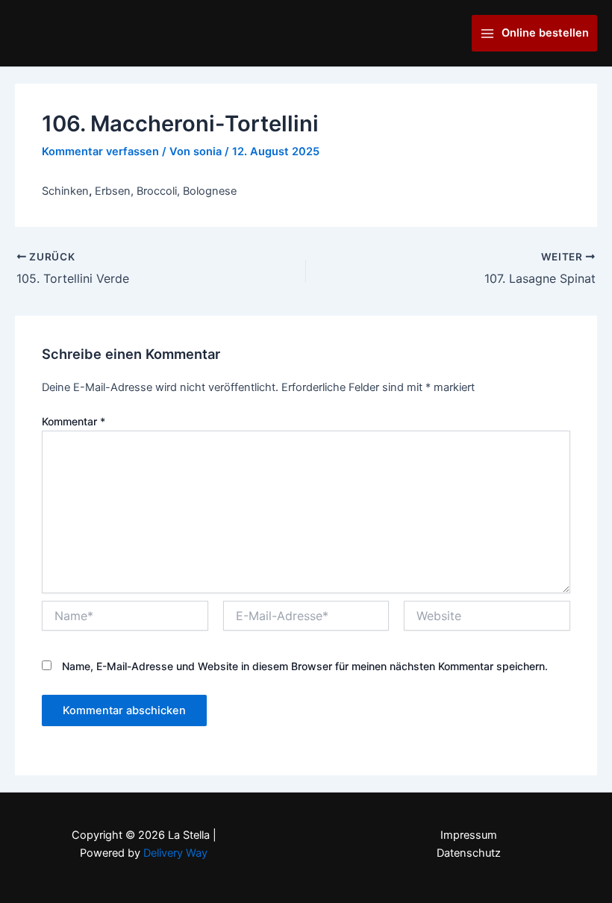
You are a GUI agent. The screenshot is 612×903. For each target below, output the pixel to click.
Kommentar (73, 421)
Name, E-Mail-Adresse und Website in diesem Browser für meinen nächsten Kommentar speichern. (305, 666)
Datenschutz (469, 853)
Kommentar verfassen (100, 151)
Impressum (468, 835)
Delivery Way (175, 853)
